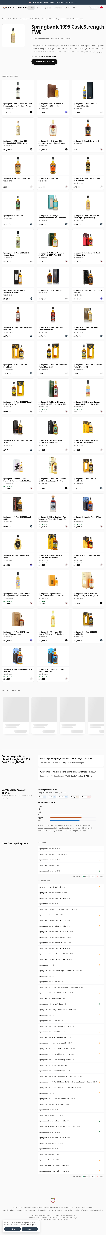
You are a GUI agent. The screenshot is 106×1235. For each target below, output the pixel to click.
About (12, 1210)
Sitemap (32, 1210)
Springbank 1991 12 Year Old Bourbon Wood (54, 1099)
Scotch (31, 8)
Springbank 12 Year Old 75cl (49, 915)
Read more (100, 52)
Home (4, 19)
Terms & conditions (55, 1210)
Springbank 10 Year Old (47, 849)
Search (5, 1210)
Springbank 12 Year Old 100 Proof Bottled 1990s (56, 909)
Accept (30, 1229)
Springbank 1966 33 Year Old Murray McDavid (55, 1026)
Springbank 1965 (45, 976)
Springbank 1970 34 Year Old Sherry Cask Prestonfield (58, 1076)
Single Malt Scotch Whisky (81, 776)
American (58, 8)
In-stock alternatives (44, 61)
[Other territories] (101, 7)
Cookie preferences (81, 1210)
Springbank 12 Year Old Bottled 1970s (52, 920)
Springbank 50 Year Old (47, 1154)
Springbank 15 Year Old (47, 860)
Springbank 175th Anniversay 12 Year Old (53, 959)
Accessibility (68, 1210)
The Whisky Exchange (48, 56)
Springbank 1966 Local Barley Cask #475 (53, 1037)
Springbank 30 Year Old (47, 871)
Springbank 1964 (45, 965)
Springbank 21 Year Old (47, 1110)
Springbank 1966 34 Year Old (49, 1032)
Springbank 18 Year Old (47, 865)
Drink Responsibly (96, 1210)
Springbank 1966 (45, 1015)
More (75, 8)
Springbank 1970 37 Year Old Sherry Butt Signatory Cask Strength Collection (65, 1082)
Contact (19, 1210)
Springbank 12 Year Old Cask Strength (52, 937)
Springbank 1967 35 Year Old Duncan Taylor (54, 1054)
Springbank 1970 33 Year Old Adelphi (52, 1071)
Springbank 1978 (45, 1093)
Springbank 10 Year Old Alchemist (51, 893)
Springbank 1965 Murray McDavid (51, 1004)
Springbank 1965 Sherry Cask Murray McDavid (55, 1010)
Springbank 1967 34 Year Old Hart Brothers (54, 1048)
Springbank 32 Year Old (47, 1149)
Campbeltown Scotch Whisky (30, 19)
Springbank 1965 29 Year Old (49, 982)
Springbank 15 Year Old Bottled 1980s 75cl (54, 954)
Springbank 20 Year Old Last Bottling (52, 1104)
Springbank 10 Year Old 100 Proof (51, 854)
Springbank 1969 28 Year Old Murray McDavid (55, 1060)
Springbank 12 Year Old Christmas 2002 (53, 943)
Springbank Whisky (48, 19)
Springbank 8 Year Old (47, 1160)
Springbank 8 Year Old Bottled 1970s (52, 1165)
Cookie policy (31, 1225)
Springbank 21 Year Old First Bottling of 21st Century (57, 1126)
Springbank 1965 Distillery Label (50, 998)
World (67, 8)
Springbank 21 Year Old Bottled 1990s (52, 1121)
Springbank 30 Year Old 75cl (49, 1143)
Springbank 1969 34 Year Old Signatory (53, 1065)
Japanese (47, 8)
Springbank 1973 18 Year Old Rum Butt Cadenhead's (57, 1087)
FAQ (25, 1210)
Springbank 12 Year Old (47, 904)
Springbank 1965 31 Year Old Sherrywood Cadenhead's (58, 987)
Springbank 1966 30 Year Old (49, 1021)
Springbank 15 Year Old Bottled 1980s (52, 948)
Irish (39, 8)
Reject (12, 1229)
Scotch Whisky (13, 19)
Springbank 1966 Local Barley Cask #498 (53, 1043)
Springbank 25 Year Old (47, 1132)
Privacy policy (41, 1210)
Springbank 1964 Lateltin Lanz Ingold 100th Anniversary (58, 971)
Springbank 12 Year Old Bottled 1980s (52, 926)
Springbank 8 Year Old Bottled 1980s (52, 1171)
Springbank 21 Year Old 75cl (49, 1115)
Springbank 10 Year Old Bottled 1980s (52, 898)
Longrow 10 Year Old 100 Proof (50, 887)
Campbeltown (67, 763)
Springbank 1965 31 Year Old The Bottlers (53, 993)
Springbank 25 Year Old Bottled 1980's (52, 1138)
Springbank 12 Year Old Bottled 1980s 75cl (54, 932)
